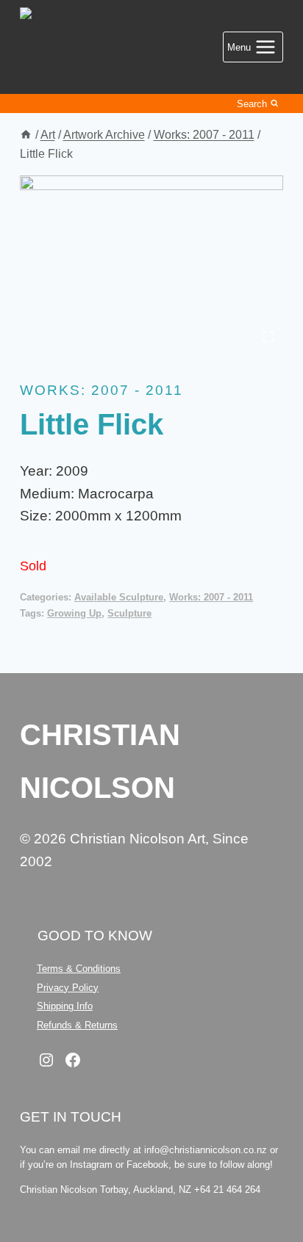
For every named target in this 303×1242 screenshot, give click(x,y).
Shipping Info (65, 1006)
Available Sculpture (118, 597)
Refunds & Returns (77, 1025)
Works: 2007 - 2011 (101, 390)
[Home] (26, 134)
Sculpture (129, 613)
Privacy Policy (68, 987)
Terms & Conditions (79, 968)
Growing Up (74, 613)
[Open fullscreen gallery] (268, 337)
